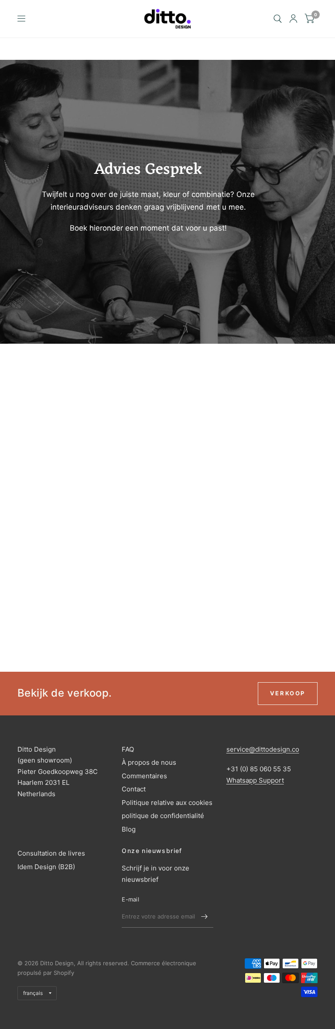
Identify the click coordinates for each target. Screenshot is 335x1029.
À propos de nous (149, 762)
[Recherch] (277, 19)
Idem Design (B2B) (46, 867)
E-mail (130, 899)
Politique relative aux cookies (167, 802)
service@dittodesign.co (262, 749)
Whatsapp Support (255, 780)
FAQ (128, 749)
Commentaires (144, 776)
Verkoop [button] (287, 693)
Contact (134, 789)
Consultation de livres (51, 853)
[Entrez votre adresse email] (204, 916)
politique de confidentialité (163, 815)
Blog (129, 829)
